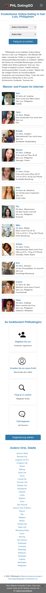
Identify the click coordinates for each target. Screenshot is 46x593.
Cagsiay (22, 559)
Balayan (22, 498)
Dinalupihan (22, 489)
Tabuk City (22, 527)
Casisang (22, 546)
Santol (22, 466)
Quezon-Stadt (22, 453)
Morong (22, 537)
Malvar (22, 521)
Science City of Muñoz (22, 508)
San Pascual (22, 505)
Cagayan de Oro (22, 460)
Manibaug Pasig (22, 530)
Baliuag (22, 469)
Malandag (22, 549)
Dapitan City (22, 485)
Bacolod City (22, 456)
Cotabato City (22, 463)
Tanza (22, 476)
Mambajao (22, 562)
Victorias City (22, 482)
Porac (22, 533)
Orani (22, 501)
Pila (22, 514)
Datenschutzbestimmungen (31, 576)
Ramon (22, 511)
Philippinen (22, 566)
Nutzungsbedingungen (16, 579)
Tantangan (22, 556)
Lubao (22, 495)
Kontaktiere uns (32, 579)
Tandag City (22, 524)
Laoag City (22, 479)
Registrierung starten (23, 437)
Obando (22, 492)
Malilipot (22, 517)
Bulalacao (22, 553)
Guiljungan (22, 543)
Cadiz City (22, 473)
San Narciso (22, 540)
